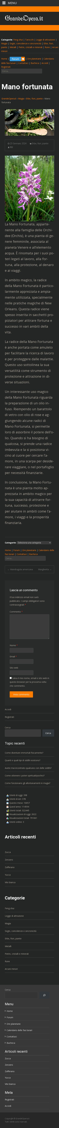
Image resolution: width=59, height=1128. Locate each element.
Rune (47, 47)
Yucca (8, 874)
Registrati (5, 66)
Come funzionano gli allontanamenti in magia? (27, 783)
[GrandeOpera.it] (21, 18)
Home (4, 58)
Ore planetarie (34, 58)
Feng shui (18, 39)
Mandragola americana (20, 569)
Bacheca (35, 63)
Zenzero (9, 859)
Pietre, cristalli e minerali (30, 47)
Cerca (7, 727)
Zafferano (10, 867)
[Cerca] (44, 995)
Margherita (45, 569)
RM (11, 147)
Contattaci (23, 63)
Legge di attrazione (45, 39)
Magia (4, 43)
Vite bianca (10, 882)
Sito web (14, 667)
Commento (16, 611)
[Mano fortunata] (29, 122)
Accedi (45, 63)
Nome (14, 645)
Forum (16, 550)
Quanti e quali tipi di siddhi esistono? (22, 760)
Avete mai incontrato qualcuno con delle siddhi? (28, 768)
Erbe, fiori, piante (40, 143)
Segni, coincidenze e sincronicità (25, 43)
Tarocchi (29, 39)
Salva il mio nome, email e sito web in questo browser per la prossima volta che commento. (29, 682)
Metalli (13, 47)
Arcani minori (11, 968)
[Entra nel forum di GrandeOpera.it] (17, 58)
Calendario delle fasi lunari (19, 1030)
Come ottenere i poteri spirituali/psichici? (24, 775)
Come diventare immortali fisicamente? (24, 752)
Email (13, 656)
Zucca (8, 852)
